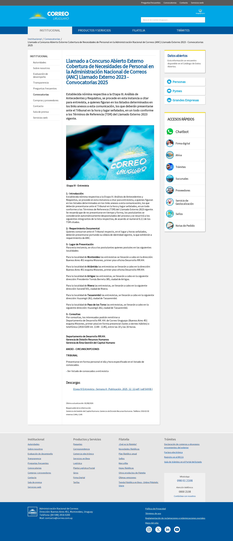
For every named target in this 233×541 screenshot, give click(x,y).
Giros (75, 472)
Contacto (32, 477)
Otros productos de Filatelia (132, 472)
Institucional (35, 38)
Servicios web (34, 487)
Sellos (122, 458)
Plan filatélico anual (128, 453)
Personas (179, 82)
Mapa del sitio (152, 522)
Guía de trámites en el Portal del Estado (183, 461)
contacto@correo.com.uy (58, 518)
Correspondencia (81, 449)
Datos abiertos (178, 55)
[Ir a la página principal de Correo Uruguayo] (68, 15)
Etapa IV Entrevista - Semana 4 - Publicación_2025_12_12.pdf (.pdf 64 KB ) (113, 389)
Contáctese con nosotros (185, 496)
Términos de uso (153, 513)
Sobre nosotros (35, 449)
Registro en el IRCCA (174, 457)
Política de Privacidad (155, 508)
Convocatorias (52, 38)
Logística (77, 463)
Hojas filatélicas (126, 468)
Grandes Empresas (186, 100)
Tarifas (76, 482)
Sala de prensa (35, 482)
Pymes (177, 91)
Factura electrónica (173, 452)
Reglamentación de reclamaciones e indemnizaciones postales (175, 518)
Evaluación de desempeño (40, 453)
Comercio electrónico (83, 453)
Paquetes (77, 444)
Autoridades (33, 444)
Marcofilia (123, 463)
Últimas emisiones (127, 477)
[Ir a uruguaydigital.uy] (200, 11)
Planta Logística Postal (84, 468)
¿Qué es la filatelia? (128, 444)
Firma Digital (79, 477)
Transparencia (34, 458)
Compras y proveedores (39, 472)
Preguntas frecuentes (38, 463)
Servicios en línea (81, 458)
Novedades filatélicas (129, 449)
